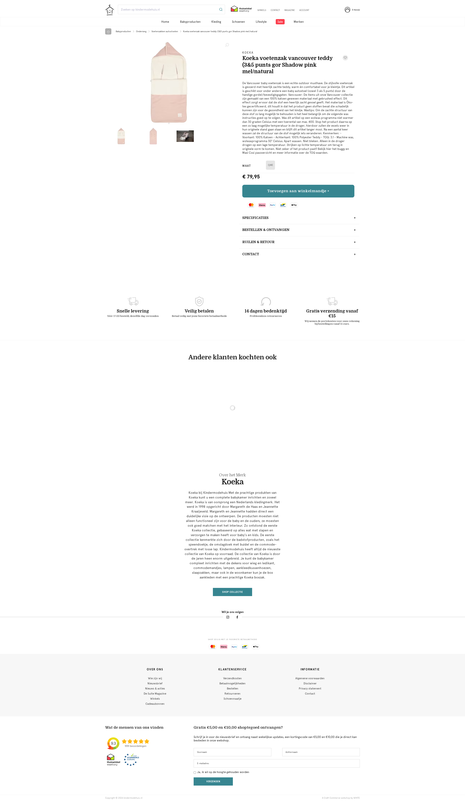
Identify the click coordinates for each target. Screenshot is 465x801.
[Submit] (220, 9)
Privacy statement (310, 688)
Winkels (261, 10)
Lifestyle (261, 21)
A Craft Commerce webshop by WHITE (341, 798)
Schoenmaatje (232, 698)
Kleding (216, 21)
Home (165, 21)
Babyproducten (190, 21)
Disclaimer (310, 683)
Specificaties (255, 218)
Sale (280, 21)
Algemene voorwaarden (310, 678)
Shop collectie (232, 592)
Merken (299, 21)
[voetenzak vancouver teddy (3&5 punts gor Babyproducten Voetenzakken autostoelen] (168, 83)
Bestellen (232, 688)
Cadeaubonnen (155, 703)
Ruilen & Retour (258, 242)
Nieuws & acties (155, 688)
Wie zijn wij (155, 678)
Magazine (289, 10)
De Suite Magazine (155, 693)
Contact (275, 10)
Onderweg (141, 31)
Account (304, 10)
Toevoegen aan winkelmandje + (298, 191)
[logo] (109, 10)
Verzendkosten (232, 678)
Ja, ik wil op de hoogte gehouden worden (223, 772)
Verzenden (213, 781)
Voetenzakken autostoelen (164, 31)
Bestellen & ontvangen (266, 230)
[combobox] (171, 9)
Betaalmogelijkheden (232, 683)
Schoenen (238, 21)
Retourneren (232, 693)
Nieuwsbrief (154, 683)
